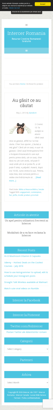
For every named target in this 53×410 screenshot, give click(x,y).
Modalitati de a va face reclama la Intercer (26, 234)
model (20, 195)
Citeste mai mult (14, 8)
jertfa (15, 195)
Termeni (17, 398)
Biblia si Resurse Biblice (28, 189)
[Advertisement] (29, 65)
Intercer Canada (22, 395)
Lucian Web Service (38, 395)
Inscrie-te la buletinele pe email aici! (26, 12)
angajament (25, 192)
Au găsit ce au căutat (26, 102)
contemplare (36, 192)
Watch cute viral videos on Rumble (21, 288)
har (10, 195)
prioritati (34, 195)
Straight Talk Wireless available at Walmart (26, 282)
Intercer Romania (26, 33)
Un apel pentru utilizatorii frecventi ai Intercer (26, 222)
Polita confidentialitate (31, 398)
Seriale (41, 189)
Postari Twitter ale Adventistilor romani (26, 332)
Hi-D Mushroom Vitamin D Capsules (22, 256)
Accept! (42, 4)
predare (27, 195)
